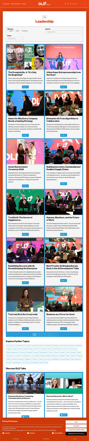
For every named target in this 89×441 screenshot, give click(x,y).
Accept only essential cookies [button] (76, 429)
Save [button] (76, 422)
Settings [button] (54, 430)
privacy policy (20, 430)
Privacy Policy (46, 438)
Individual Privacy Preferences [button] (76, 433)
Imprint (74, 438)
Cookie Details (16, 438)
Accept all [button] (76, 426)
